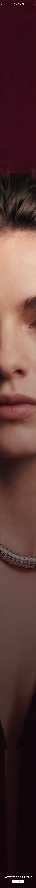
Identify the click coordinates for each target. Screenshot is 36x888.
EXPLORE (18, 881)
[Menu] (2, 4)
